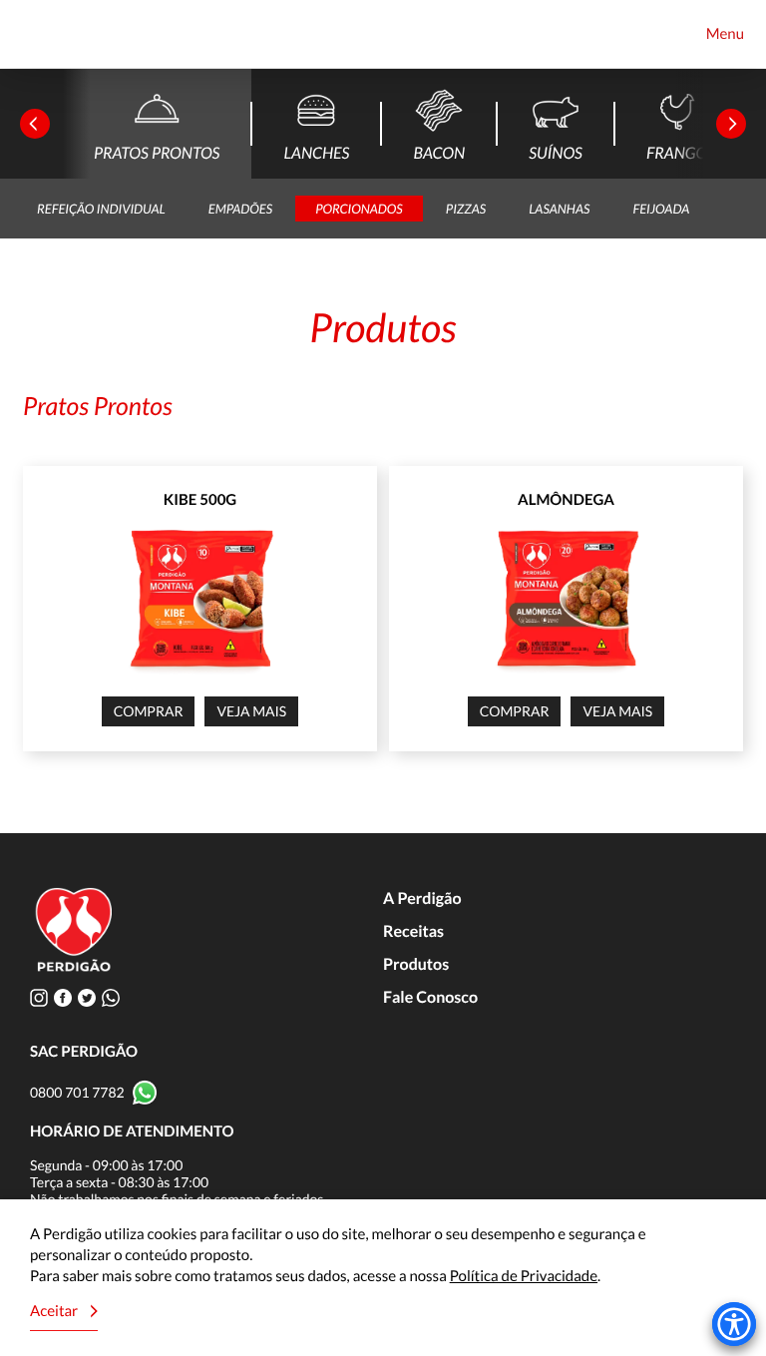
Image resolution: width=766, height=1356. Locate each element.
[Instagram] (39, 997)
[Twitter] (87, 997)
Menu (725, 34)
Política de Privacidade (523, 1276)
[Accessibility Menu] (734, 1324)
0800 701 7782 (77, 1092)
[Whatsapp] (111, 997)
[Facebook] (63, 997)
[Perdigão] (47, 34)
